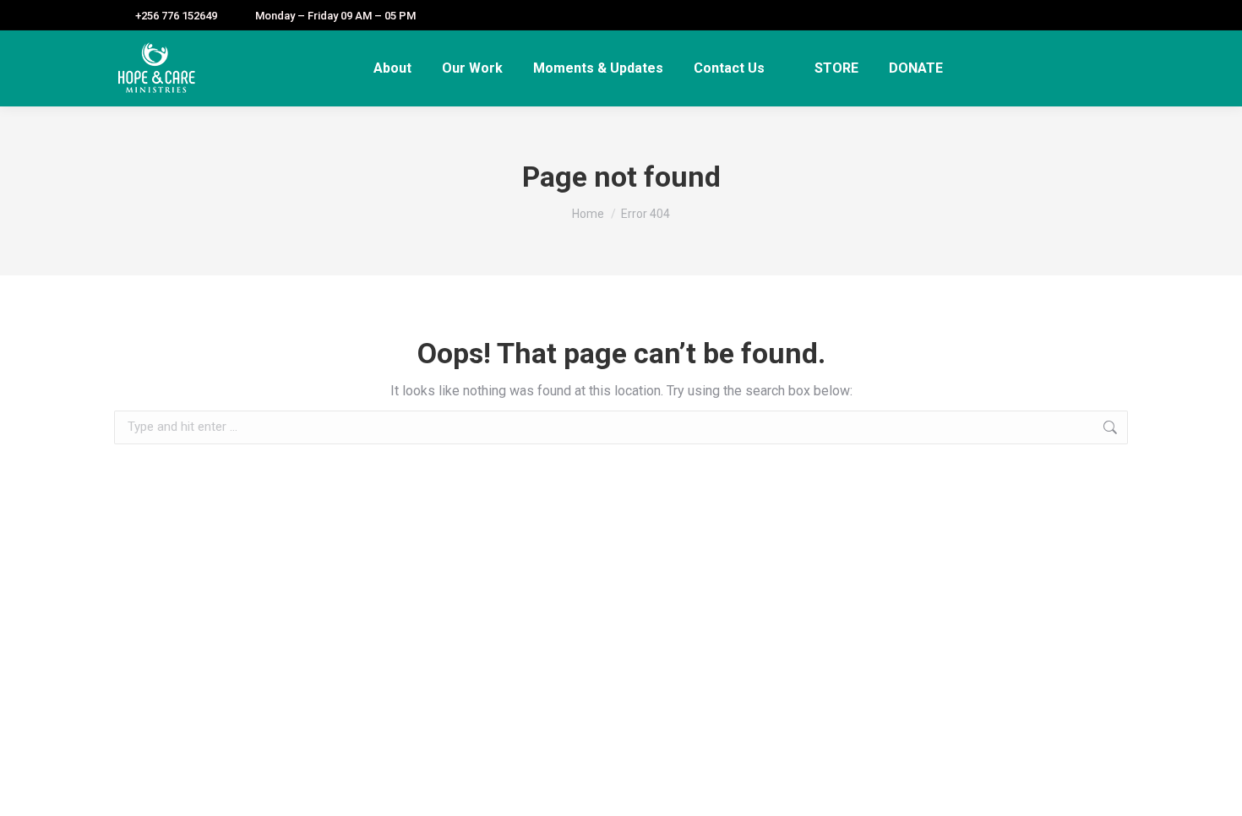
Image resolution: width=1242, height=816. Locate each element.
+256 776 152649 (176, 15)
